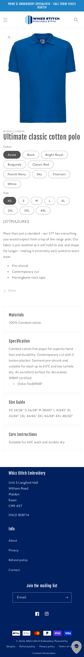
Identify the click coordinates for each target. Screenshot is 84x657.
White (12, 184)
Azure (12, 155)
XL (63, 201)
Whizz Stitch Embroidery (40, 641)
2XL (10, 210)
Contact (14, 570)
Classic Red (41, 164)
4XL (43, 210)
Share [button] (12, 290)
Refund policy (18, 560)
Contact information (44, 653)
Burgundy (15, 164)
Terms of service (68, 646)
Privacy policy (47, 646)
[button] (5, 20)
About (13, 540)
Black (31, 155)
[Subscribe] (66, 597)
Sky (39, 174)
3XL (27, 210)
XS (10, 201)
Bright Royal (54, 155)
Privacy (14, 550)
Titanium (59, 174)
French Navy (17, 174)
